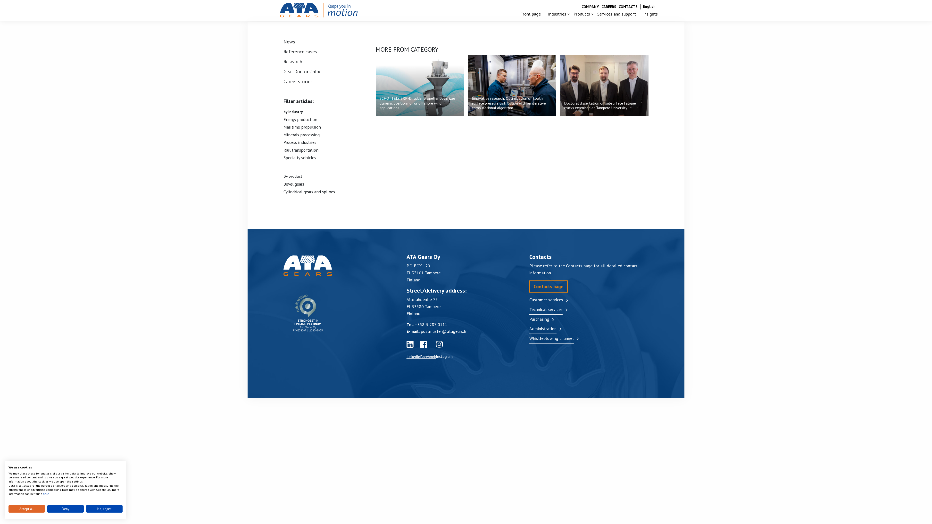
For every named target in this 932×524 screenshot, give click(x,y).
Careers (608, 6)
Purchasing (539, 319)
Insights (650, 14)
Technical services (546, 309)
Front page (530, 14)
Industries (557, 14)
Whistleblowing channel (551, 338)
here (46, 494)
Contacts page (548, 286)
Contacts (628, 6)
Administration (543, 328)
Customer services (546, 300)
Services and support (616, 14)
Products (582, 14)
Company (590, 6)
